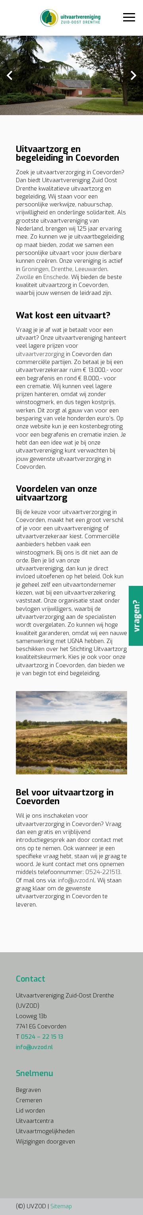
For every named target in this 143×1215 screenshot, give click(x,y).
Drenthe (61, 269)
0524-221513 (102, 872)
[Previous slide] (10, 76)
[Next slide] (133, 76)
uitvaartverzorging (40, 354)
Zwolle (25, 277)
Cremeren (29, 1100)
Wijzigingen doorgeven (45, 1142)
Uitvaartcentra (35, 1121)
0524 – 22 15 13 (42, 1037)
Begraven (28, 1090)
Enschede (55, 277)
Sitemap (61, 1206)
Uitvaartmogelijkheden (45, 1131)
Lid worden (30, 1111)
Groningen (35, 269)
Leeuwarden (91, 269)
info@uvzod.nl (76, 880)
